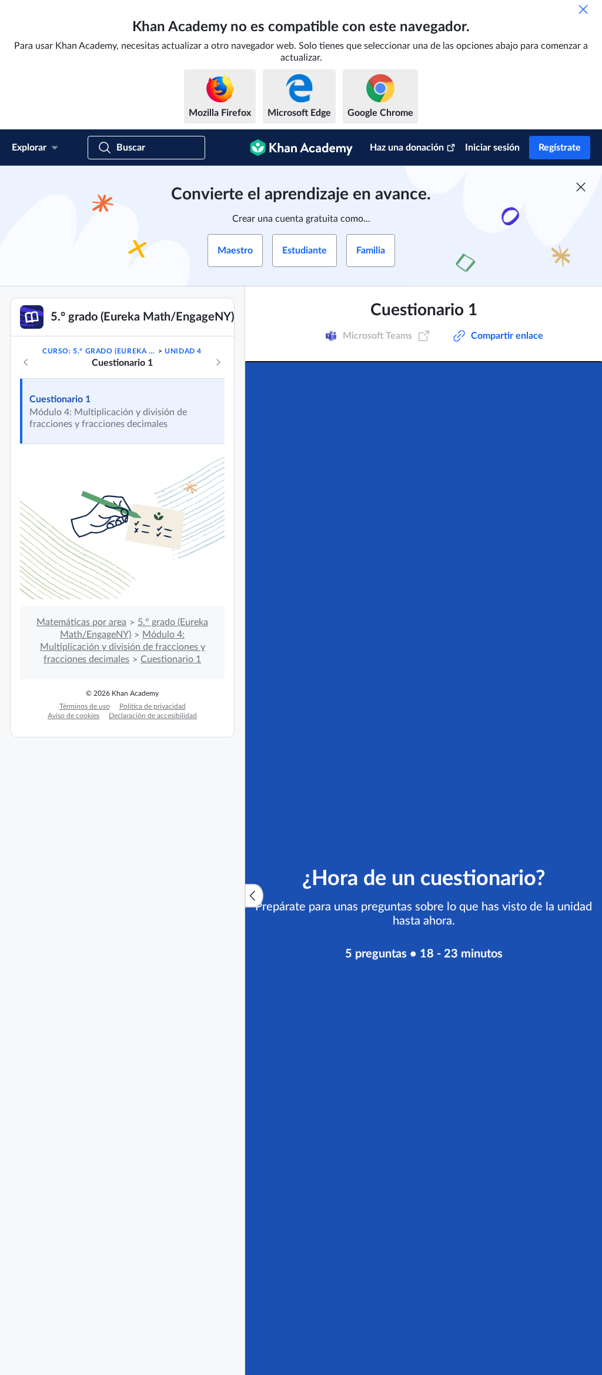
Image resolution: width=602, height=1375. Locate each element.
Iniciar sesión (492, 147)
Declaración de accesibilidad (153, 715)
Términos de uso (84, 706)
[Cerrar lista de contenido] (254, 895)
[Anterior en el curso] (26, 362)
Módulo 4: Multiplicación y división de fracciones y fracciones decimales (122, 647)
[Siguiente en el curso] (218, 362)
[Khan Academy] (301, 147)
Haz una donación (407, 147)
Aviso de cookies (73, 715)
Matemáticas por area (81, 622)
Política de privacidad (152, 706)
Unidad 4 (183, 351)
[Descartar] (583, 9)
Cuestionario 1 (60, 399)
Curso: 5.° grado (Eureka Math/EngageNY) (99, 351)
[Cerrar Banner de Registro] (581, 187)
